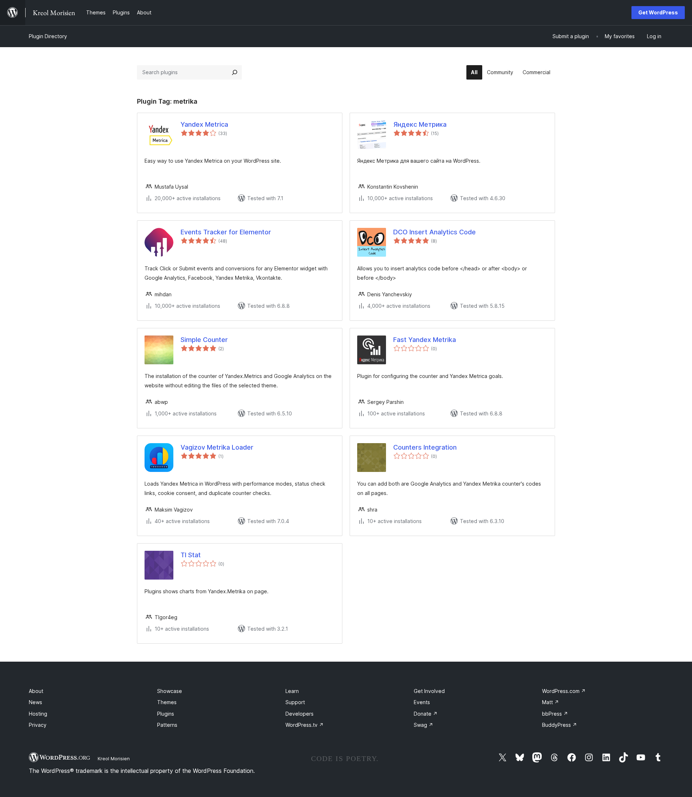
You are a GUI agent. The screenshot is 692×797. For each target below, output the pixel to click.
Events (422, 702)
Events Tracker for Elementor (226, 232)
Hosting (38, 714)
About (36, 691)
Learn (292, 691)
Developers (299, 714)
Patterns (167, 725)
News (35, 702)
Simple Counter (204, 339)
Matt (550, 702)
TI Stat (191, 555)
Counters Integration (425, 447)
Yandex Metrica (204, 124)
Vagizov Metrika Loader (217, 447)
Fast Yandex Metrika (424, 339)
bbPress (555, 714)
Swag (423, 725)
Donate (426, 714)
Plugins (165, 714)
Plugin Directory (48, 36)
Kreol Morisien (114, 758)
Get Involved (429, 691)
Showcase (169, 691)
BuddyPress (559, 725)
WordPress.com (564, 691)
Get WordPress (658, 12)
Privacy (37, 725)
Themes (167, 702)
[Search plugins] (234, 72)
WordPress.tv (304, 725)
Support (295, 702)
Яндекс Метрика (420, 124)
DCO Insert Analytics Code (434, 232)
